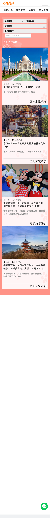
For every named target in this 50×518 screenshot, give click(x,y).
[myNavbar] (45, 3)
